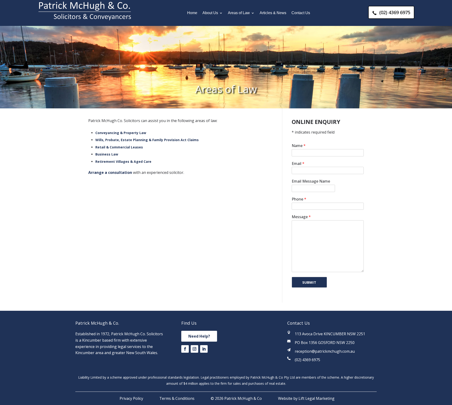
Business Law (106, 154)
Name (299, 145)
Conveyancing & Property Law (120, 133)
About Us (210, 13)
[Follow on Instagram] (194, 349)
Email (298, 163)
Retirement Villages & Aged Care (123, 161)
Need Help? (199, 336)
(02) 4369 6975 (394, 12)
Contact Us (300, 13)
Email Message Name (311, 181)
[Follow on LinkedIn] (204, 349)
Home (192, 13)
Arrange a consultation (110, 172)
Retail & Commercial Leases (119, 147)
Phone (299, 199)
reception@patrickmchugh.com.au (325, 351)
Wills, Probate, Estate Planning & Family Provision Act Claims (147, 140)
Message (301, 216)
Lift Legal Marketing (317, 398)
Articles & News (273, 13)
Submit (309, 282)
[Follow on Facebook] (185, 349)
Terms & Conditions (176, 398)
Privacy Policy (131, 398)
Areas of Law (239, 13)
